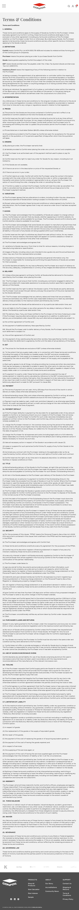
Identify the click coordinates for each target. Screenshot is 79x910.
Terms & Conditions (67, 894)
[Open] (4, 5)
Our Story (49, 883)
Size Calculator (34, 889)
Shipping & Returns (67, 888)
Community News (52, 891)
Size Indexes (33, 893)
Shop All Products (31, 884)
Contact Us (67, 883)
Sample (31, 897)
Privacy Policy (68, 899)
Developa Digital (37, 907)
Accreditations (51, 887)
